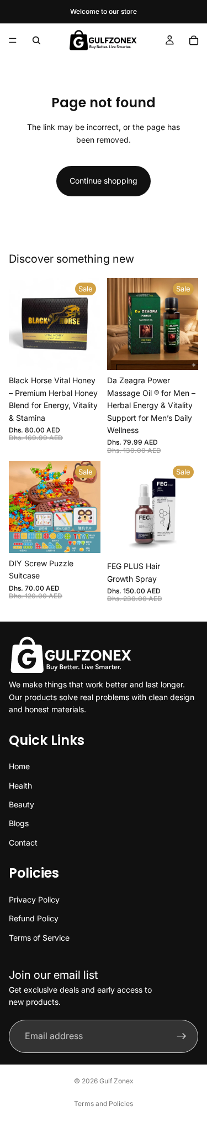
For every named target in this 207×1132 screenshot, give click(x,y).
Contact (23, 842)
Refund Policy (34, 919)
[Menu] (12, 40)
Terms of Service (39, 937)
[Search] (36, 40)
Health (20, 785)
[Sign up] (181, 1036)
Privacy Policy (34, 899)
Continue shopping (103, 180)
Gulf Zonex (116, 1081)
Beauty (21, 804)
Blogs (19, 823)
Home (19, 766)
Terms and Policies (103, 1103)
